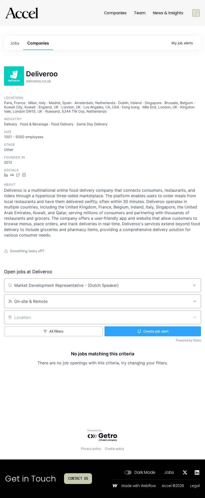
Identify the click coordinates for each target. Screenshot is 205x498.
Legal (195, 486)
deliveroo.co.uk (38, 81)
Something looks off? (27, 251)
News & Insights (168, 13)
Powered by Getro (188, 340)
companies (38, 43)
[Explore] (196, 13)
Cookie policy (114, 448)
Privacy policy (91, 448)
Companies (115, 13)
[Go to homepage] (21, 13)
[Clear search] (194, 285)
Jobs (169, 472)
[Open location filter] (194, 317)
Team (140, 13)
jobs (14, 43)
